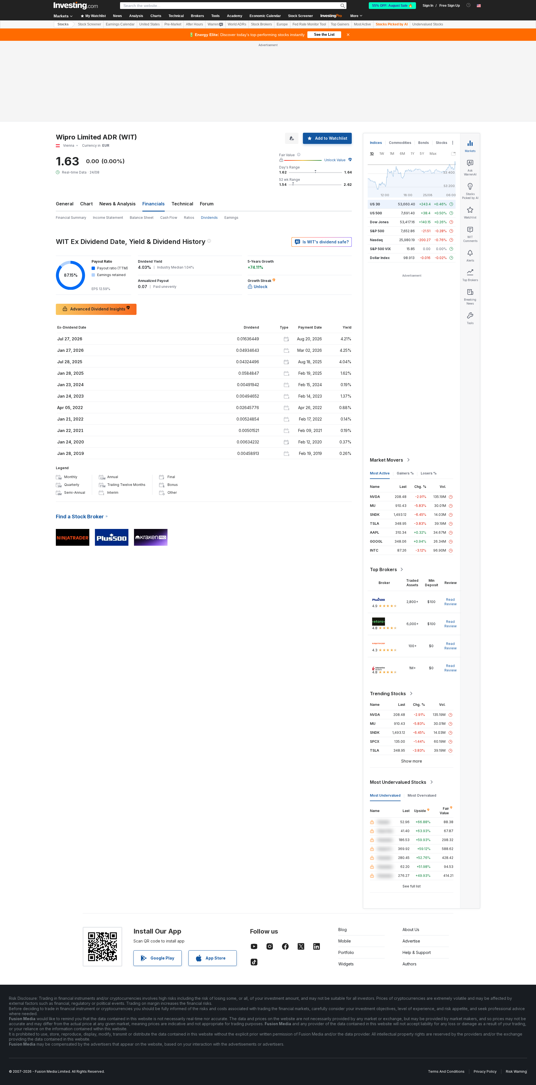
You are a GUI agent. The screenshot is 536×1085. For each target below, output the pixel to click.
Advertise (411, 941)
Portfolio (346, 952)
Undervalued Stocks (427, 24)
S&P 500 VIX (380, 249)
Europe (282, 24)
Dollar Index (380, 258)
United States (149, 24)
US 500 (376, 213)
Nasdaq (376, 240)
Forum (207, 203)
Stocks (63, 24)
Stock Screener (300, 16)
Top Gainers (340, 24)
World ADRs (237, 24)
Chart (86, 203)
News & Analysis (117, 203)
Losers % (429, 473)
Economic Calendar (265, 16)
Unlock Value (335, 160)
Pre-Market (172, 24)
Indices (376, 143)
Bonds (423, 143)
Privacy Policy (485, 1071)
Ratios (189, 217)
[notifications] (468, 5)
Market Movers (386, 460)
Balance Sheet (142, 217)
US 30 (375, 204)
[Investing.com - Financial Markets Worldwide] (76, 6)
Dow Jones (379, 222)
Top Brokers (383, 569)
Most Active (362, 24)
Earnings (231, 217)
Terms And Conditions (446, 1071)
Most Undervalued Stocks (398, 782)
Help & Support (417, 952)
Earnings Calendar (120, 24)
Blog (342, 929)
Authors (410, 963)
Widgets (346, 963)
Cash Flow (168, 217)
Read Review (450, 601)
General (64, 203)
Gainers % (405, 473)
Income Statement (108, 217)
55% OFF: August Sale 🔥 (392, 6)
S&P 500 (377, 231)
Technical (182, 203)
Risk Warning (516, 1071)
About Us (411, 929)
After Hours (194, 24)
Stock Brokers (261, 24)
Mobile (344, 941)
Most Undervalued (385, 795)
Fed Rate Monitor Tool (309, 24)
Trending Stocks (388, 693)
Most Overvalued (422, 795)
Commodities (400, 143)
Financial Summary (71, 217)
